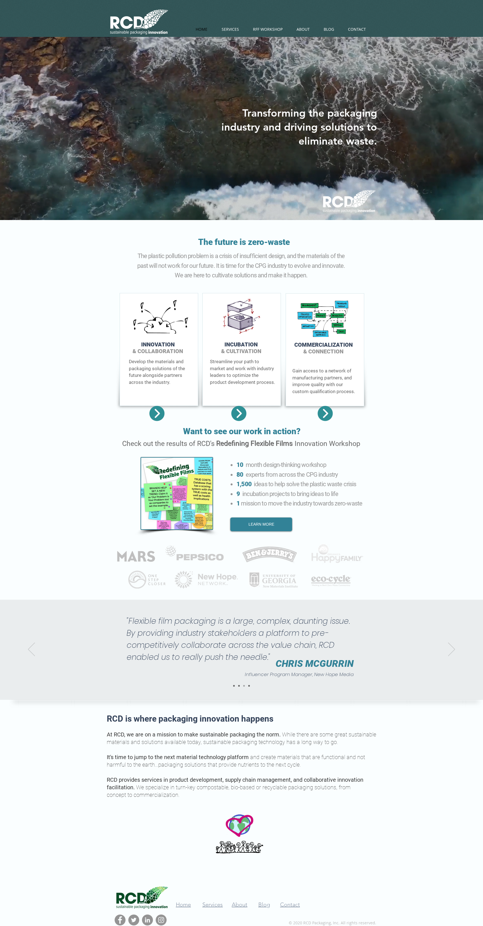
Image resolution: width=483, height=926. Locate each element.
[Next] (451, 649)
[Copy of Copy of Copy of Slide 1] (249, 686)
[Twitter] (133, 920)
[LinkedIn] (147, 920)
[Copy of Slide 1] (239, 686)
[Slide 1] (234, 686)
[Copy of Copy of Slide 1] (244, 686)
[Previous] (31, 649)
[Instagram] (161, 920)
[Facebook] (120, 920)
